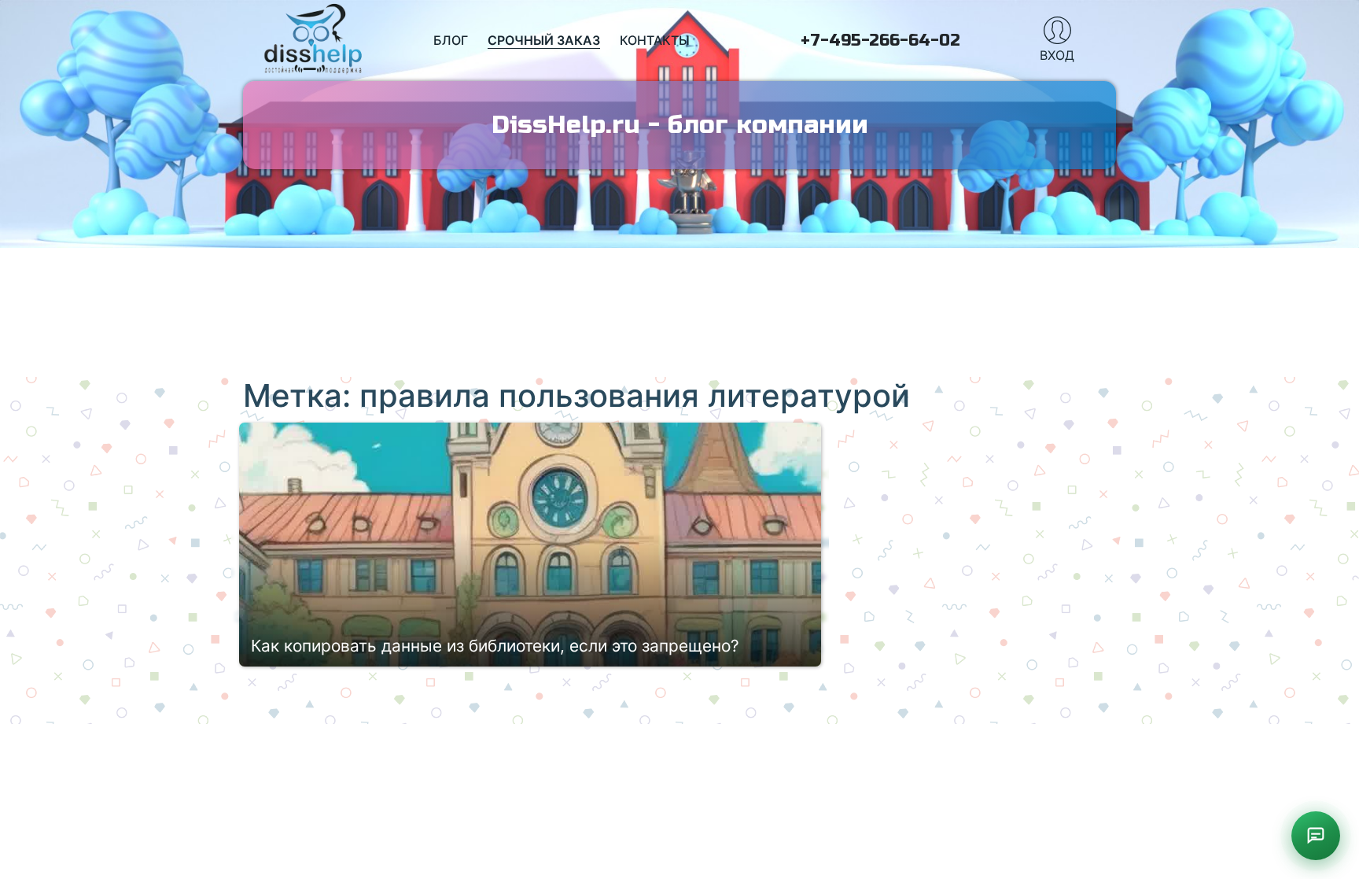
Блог (450, 40)
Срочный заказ (544, 40)
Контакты (655, 40)
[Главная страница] (314, 40)
